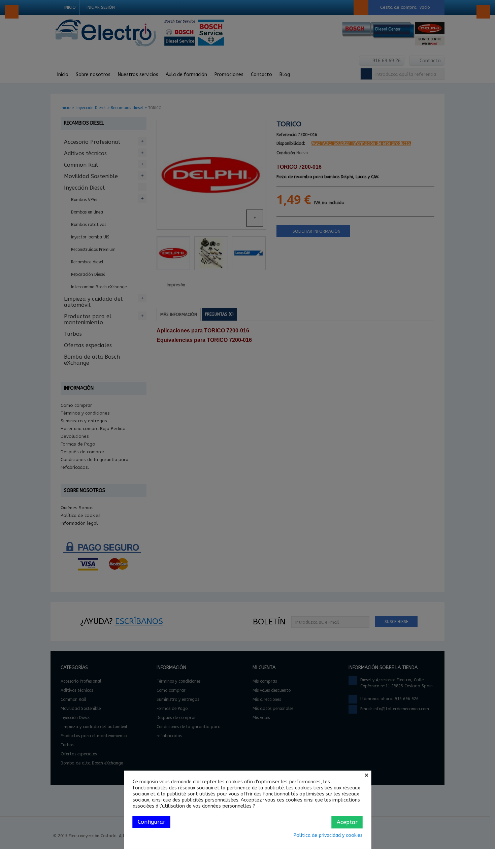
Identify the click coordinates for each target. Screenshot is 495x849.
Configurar (151, 822)
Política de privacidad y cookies (328, 835)
